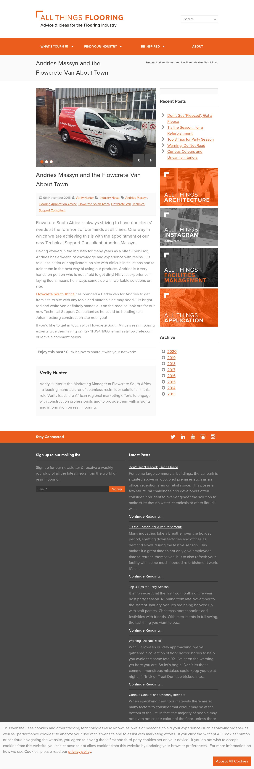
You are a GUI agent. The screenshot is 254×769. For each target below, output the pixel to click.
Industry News (109, 198)
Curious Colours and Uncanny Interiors (157, 695)
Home (150, 62)
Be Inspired (150, 46)
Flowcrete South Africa (94, 204)
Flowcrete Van (121, 204)
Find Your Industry (100, 46)
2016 (171, 375)
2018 (171, 363)
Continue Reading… (145, 516)
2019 (171, 357)
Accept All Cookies (232, 761)
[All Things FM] (189, 267)
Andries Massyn (136, 198)
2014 (171, 388)
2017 (171, 370)
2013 (171, 394)
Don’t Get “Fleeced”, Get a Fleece (153, 467)
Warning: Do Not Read (186, 145)
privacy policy (79, 751)
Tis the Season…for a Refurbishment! (155, 527)
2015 (171, 382)
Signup (117, 489)
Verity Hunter (85, 198)
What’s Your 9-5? (54, 46)
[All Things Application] (189, 307)
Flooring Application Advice (58, 204)
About (197, 46)
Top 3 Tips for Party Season (190, 139)
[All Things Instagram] (189, 227)
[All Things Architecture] (189, 187)
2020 (172, 351)
